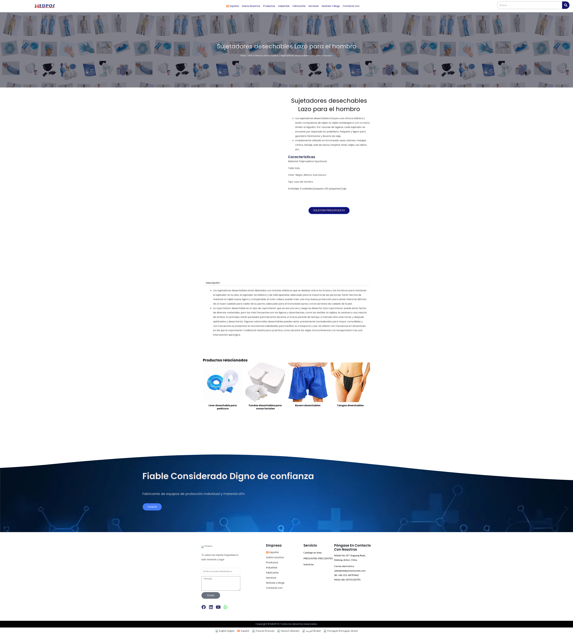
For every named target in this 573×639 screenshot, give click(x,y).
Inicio (243, 55)
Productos (269, 6)
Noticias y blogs (331, 6)
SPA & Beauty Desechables (263, 55)
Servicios (313, 6)
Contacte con (351, 6)
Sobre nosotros (251, 6)
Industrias (283, 6)
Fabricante (298, 6)
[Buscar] (565, 5)
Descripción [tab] (213, 283)
